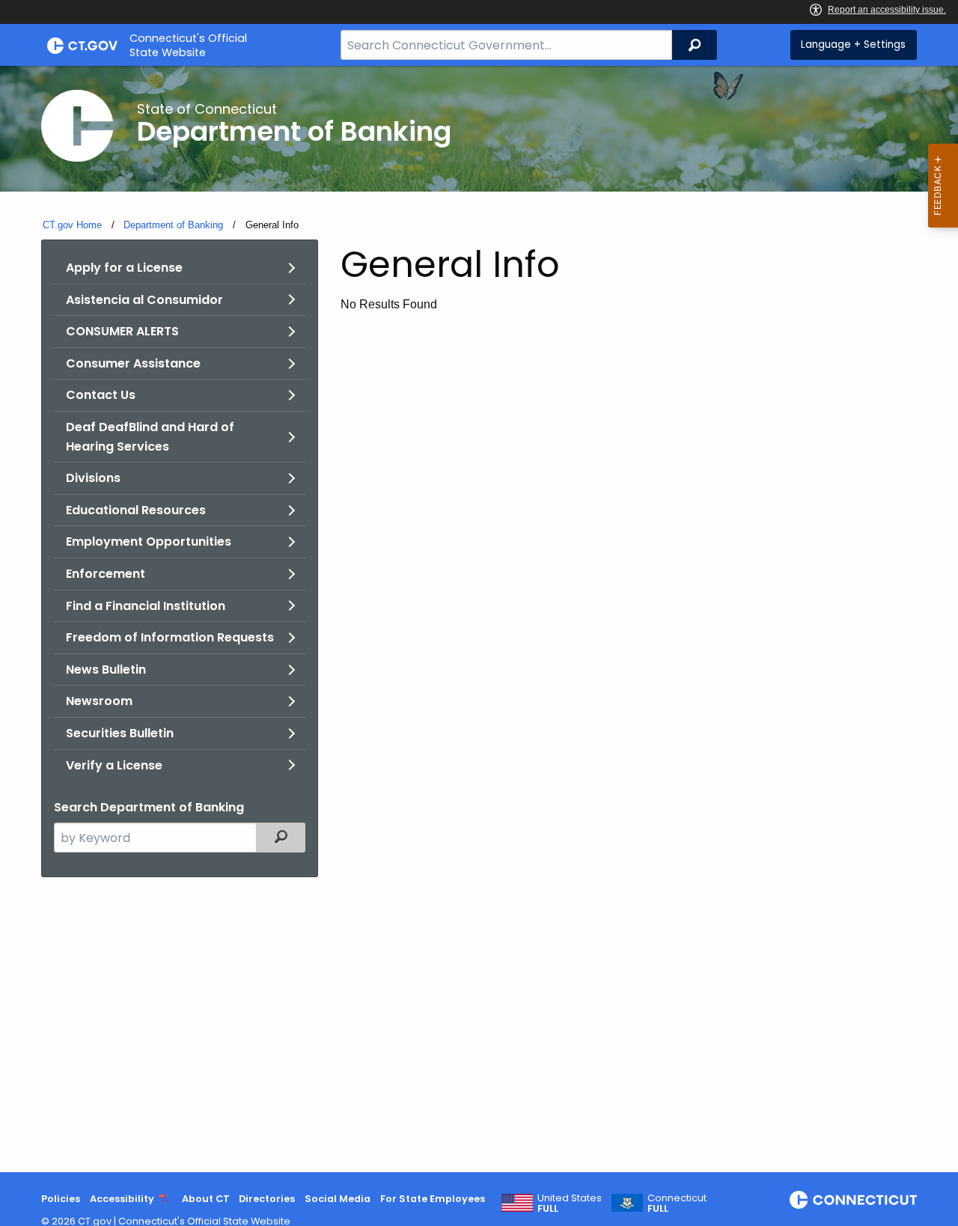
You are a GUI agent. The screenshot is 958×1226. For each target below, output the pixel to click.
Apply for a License (124, 267)
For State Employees (432, 1198)
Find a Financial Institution (145, 605)
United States (569, 1203)
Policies (60, 1198)
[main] (479, 619)
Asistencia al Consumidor (144, 299)
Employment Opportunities (148, 541)
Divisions (93, 478)
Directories (267, 1198)
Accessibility (122, 1198)
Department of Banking (173, 225)
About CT (206, 1198)
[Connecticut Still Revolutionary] (853, 1200)
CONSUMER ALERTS (122, 331)
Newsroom (99, 701)
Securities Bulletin (120, 733)
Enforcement (105, 573)
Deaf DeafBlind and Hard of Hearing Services (150, 436)
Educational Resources (136, 510)
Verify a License (114, 765)
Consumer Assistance (133, 363)
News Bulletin (106, 669)
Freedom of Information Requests (170, 637)
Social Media (337, 1198)
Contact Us (100, 394)
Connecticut (677, 1203)
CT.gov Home (72, 225)
